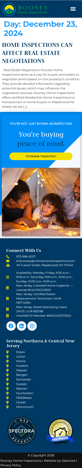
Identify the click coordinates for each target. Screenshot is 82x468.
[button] (73, 9)
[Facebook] (11, 326)
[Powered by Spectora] (21, 444)
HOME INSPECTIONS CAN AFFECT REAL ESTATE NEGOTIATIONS (37, 53)
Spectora (68, 460)
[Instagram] (32, 326)
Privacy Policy (10, 465)
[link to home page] (33, 9)
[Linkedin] (21, 326)
